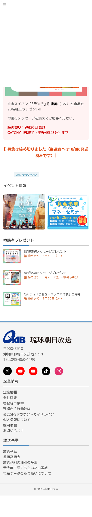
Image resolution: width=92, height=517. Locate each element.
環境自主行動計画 (17, 408)
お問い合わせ (13, 430)
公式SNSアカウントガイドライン (28, 414)
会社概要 (10, 397)
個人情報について (17, 419)
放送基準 (10, 451)
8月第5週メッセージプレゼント (45, 251)
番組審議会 (11, 456)
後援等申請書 (13, 403)
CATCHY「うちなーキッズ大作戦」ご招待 (52, 294)
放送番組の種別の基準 (20, 462)
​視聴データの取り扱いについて (27, 473)
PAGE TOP (85, 489)
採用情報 (10, 425)
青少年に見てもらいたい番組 (25, 467)
